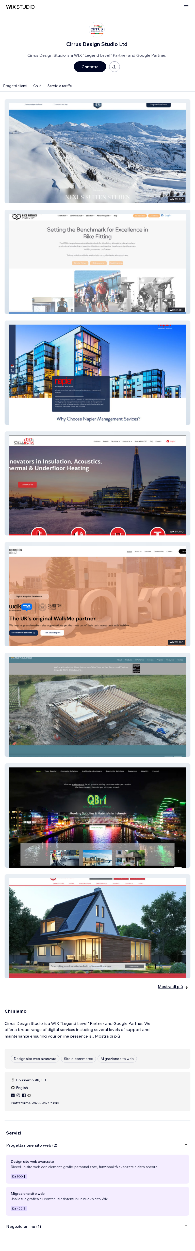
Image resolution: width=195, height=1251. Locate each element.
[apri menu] (186, 7)
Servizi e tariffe (59, 85)
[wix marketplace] (20, 7)
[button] (97, 151)
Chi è (37, 85)
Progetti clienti (15, 85)
